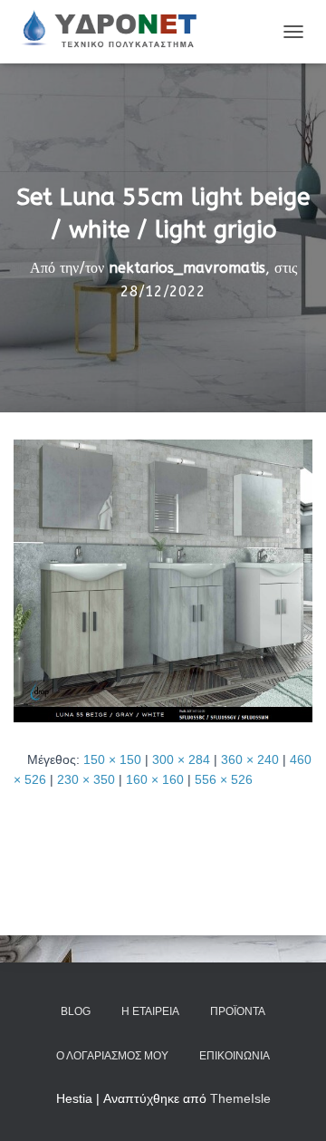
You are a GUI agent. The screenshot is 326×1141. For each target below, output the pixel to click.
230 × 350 (86, 779)
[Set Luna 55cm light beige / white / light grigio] (163, 579)
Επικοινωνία (234, 1055)
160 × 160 (155, 779)
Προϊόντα (237, 1011)
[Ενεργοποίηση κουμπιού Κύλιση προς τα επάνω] (290, 1104)
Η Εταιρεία (150, 1011)
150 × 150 (112, 759)
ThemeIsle (240, 1098)
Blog (76, 1011)
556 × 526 (224, 779)
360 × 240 (250, 759)
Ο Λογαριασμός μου (112, 1055)
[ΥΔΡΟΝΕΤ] (115, 31)
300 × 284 (181, 759)
